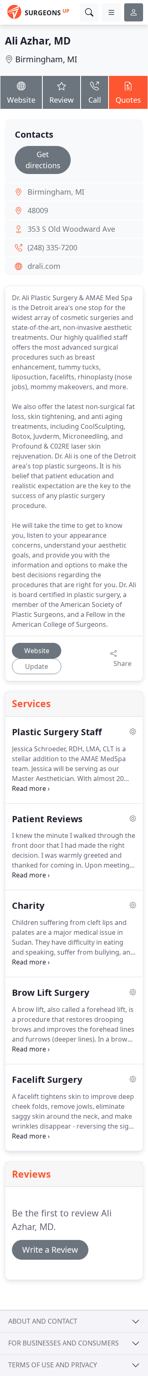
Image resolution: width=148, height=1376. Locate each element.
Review (61, 100)
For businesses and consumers (63, 1343)
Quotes (128, 100)
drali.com (44, 266)
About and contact (42, 1321)
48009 (38, 210)
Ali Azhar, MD (38, 40)
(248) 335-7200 (52, 247)
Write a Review (50, 1249)
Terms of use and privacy (52, 1364)
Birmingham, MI (46, 59)
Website (21, 100)
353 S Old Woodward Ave (71, 229)
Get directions (42, 159)
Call (94, 100)
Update (36, 666)
